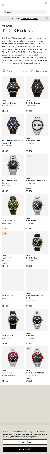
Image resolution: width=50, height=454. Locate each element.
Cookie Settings (25, 442)
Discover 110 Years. (29, 19)
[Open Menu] (3, 5)
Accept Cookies (25, 449)
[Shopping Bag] (46, 5)
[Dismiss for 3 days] (46, 18)
